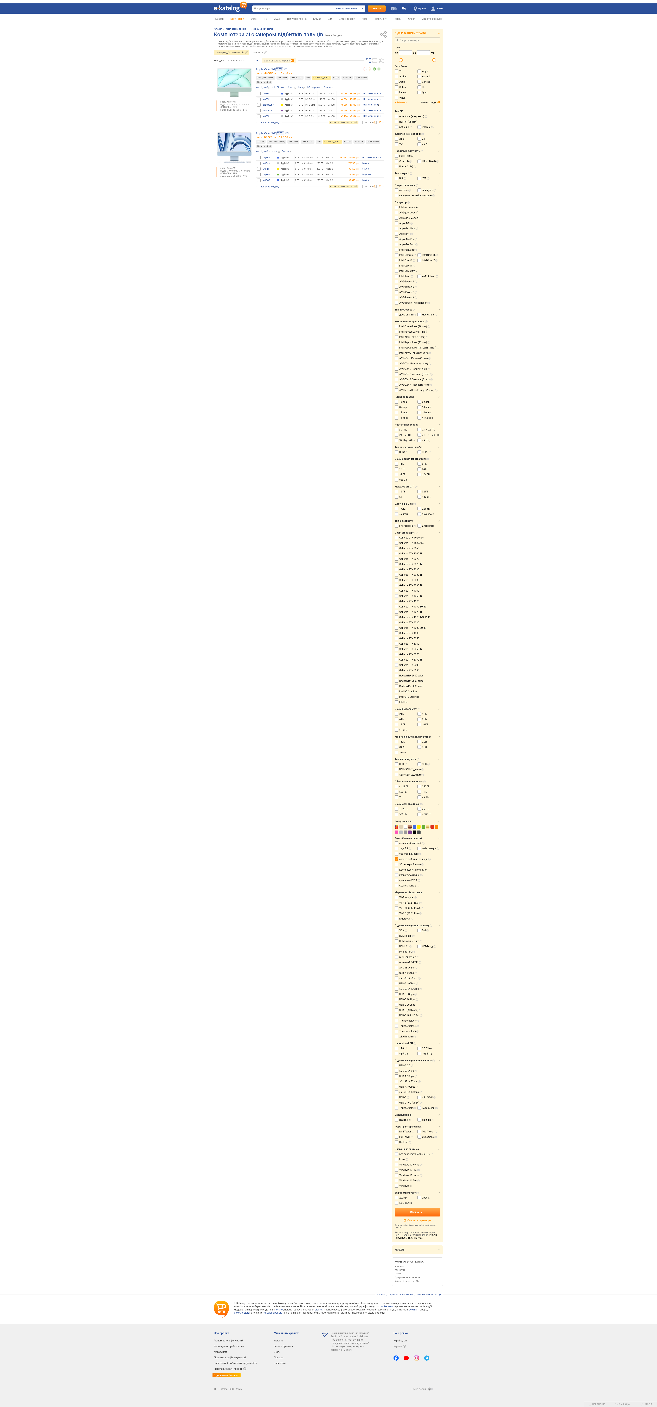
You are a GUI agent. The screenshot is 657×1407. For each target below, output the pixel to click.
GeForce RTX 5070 (409, 654)
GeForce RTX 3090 (409, 580)
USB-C (402, 1097)
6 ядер (426, 402)
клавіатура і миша (409, 875)
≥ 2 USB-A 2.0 (406, 1070)
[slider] (401, 60)
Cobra (402, 87)
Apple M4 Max (407, 244)
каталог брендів (272, 1312)
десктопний (406, 314)
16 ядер (403, 417)
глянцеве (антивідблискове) (415, 195)
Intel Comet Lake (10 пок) (413, 326)
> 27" (425, 144)
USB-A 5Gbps (406, 973)
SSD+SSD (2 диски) (410, 774)
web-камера (429, 848)
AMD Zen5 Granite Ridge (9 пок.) (416, 390)
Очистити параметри (419, 1220)
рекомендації (242, 1312)
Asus (402, 81)
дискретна (428, 525)
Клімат (317, 18)
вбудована (428, 514)
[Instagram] (416, 1358)
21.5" (402, 138)
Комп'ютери (237, 18)
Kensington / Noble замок (413, 869)
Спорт (411, 18)
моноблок (282, 78)
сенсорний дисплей (410, 843)
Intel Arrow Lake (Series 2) (413, 353)
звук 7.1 (403, 848)
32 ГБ (402, 474)
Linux (402, 1159)
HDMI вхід (427, 946)
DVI (424, 930)
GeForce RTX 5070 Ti (410, 659)
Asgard (426, 76)
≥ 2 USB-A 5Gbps (408, 1081)
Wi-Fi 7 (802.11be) (409, 913)
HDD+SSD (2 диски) (410, 769)
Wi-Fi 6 (336, 78)
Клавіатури (400, 1270)
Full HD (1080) (406, 156)
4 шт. (425, 747)
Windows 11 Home (409, 1175)
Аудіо (277, 18)
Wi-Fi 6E (347, 142)
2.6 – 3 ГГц (405, 435)
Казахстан (280, 1363)
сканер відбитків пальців (230, 52)
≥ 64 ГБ (426, 474)
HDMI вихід (405, 935)
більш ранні (405, 1203)
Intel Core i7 (428, 260)
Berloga (426, 81)
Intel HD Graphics (408, 691)
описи (279, 1309)
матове (403, 190)
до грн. (278, 73)
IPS (401, 178)
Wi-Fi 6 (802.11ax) (408, 902)
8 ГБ (424, 463)
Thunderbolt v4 (407, 1026)
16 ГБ (402, 469)
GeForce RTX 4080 (409, 622)
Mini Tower (405, 1131)
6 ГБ (401, 719)
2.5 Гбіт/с (427, 1048)
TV (265, 18)
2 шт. (425, 741)
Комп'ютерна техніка (236, 29)
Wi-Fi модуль (406, 897)
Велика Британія (283, 1346)
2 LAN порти (406, 1036)
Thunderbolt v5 (407, 1031)
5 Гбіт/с (403, 1053)
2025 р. (426, 1197)
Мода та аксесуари (432, 18)
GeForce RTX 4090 (409, 633)
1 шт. (402, 741)
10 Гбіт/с (427, 1053)
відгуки (319, 1309)
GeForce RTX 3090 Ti (410, 585)
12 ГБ (402, 724)
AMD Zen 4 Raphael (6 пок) (414, 384)
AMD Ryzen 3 (406, 281)
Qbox (425, 92)
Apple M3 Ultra (407, 228)
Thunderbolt (406, 1108)
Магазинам (220, 1351)
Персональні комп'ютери (262, 29)
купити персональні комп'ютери (416, 1236)
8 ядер (403, 407)
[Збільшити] (234, 83)
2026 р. (403, 1197)
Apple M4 (404, 233)
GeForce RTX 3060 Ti (410, 553)
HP (423, 87)
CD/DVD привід (407, 885)
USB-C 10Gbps (407, 999)
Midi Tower (428, 1131)
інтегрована (406, 525)
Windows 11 (405, 1185)
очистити (258, 52)
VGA (401, 930)
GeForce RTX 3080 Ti (410, 574)
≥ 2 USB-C (427, 1097)
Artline (403, 76)
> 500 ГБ (426, 814)
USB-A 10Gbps (407, 983)
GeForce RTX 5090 (409, 670)
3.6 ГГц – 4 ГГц (407, 440)
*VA (424, 178)
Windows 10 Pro (408, 1170)
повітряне (405, 1119)
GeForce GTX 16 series (411, 543)
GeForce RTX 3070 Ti (410, 564)
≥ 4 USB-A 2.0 (406, 967)
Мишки (398, 1273)
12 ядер (403, 412)
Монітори (399, 1266)
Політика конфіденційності (230, 1357)
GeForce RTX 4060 (409, 590)
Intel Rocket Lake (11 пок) (413, 331)
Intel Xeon (404, 276)
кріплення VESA (408, 880)
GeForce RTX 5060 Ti (410, 649)
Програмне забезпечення (407, 1277)
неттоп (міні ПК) (408, 121)
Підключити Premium (226, 1375)
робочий (404, 127)
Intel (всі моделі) (408, 207)
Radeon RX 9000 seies (411, 686)
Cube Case (428, 1137)
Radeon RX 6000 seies (411, 675)
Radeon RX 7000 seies (411, 681)
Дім (330, 18)
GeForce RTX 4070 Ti (410, 612)
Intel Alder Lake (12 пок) (412, 337)
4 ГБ (401, 463)
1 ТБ (424, 791)
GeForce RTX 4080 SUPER (413, 627)
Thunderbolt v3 (264, 82)
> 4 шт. (403, 752)
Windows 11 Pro (408, 1180)
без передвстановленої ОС (414, 1154)
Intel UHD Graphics (409, 696)
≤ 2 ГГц (403, 429)
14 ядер (426, 412)
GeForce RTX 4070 (409, 601)
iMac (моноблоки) (265, 78)
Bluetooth (347, 78)
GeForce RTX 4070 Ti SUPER (414, 617)
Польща (279, 1357)
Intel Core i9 (405, 265)
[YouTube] (406, 1358)
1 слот (402, 508)
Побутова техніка (297, 18)
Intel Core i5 (405, 260)
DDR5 (425, 452)
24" (424, 138)
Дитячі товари (347, 18)
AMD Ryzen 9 (406, 297)
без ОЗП (403, 479)
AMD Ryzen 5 (406, 287)
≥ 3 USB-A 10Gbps (409, 988)
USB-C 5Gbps (406, 994)
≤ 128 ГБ (403, 786)
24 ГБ (425, 469)
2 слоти (426, 508)
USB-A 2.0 (404, 1065)
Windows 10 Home (409, 1164)
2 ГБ (401, 714)
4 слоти (403, 514)
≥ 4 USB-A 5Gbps (408, 978)
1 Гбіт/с (403, 1048)
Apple (425, 71)
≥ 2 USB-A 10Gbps (409, 1092)
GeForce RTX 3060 (409, 548)
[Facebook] (396, 1358)
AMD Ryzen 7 (406, 292)
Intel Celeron (406, 255)
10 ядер (426, 407)
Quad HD (404, 161)
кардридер (428, 1108)
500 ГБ (403, 791)
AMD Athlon (428, 276)
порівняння (386, 1306)
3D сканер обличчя (410, 864)
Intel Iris (403, 702)
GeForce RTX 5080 (409, 665)
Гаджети (219, 18)
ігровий (426, 127)
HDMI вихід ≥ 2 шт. (409, 941)
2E (400, 71)
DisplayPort (405, 951)
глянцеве (427, 190)
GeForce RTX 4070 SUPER (413, 606)
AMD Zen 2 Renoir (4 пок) (413, 368)
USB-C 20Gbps (407, 1004)
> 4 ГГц (426, 440)
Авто (364, 18)
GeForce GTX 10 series (411, 537)
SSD (308, 78)
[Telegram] (426, 1358)
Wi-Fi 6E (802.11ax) (409, 908)
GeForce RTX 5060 (409, 643)
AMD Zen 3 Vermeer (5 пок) (414, 374)
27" (401, 144)
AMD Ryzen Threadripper (413, 302)
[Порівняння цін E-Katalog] (230, 8)
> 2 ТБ (425, 797)
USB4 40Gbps (361, 78)
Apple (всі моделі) (409, 218)
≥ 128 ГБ (426, 497)
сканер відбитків (321, 78)
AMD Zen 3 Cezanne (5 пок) (414, 379)
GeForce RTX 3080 (409, 569)
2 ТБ (401, 797)
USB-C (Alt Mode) (408, 1010)
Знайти (377, 8)
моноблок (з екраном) (411, 116)
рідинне (426, 1119)
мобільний (428, 314)
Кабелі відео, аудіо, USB (407, 1281)
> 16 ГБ (403, 729)
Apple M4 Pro (406, 239)
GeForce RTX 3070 (409, 558)
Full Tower (404, 1137)
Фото (254, 18)
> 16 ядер (427, 417)
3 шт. (402, 747)
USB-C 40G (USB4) (409, 1015)
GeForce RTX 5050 (409, 638)
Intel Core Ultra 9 (408, 271)
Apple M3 (404, 223)
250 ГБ (425, 786)
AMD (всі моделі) (408, 212)
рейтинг (413, 1309)
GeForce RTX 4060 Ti (410, 596)
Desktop (403, 1142)
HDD (401, 764)
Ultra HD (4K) (296, 78)
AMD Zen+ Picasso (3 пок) (413, 358)
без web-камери (408, 853)
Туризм (397, 18)
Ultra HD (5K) (406, 166)
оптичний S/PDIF (408, 962)
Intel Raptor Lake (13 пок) (413, 342)
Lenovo (403, 92)
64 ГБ (402, 497)
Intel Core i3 (428, 255)
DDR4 (402, 452)
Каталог (218, 29)
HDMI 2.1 (404, 946)
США (277, 1351)
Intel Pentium (406, 249)
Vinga (402, 97)
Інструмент (380, 18)
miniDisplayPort (407, 957)
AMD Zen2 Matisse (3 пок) (413, 363)
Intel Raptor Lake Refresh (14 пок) (417, 347)
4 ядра (403, 402)
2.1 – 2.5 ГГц (428, 429)
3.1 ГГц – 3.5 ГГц (431, 435)
